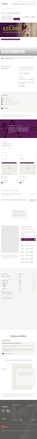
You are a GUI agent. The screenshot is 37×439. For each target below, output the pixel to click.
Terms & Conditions (3, 435)
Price (2, 155)
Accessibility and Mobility (5, 436)
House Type (3, 152)
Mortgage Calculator (6, 340)
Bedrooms (2, 158)
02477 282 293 (27, 17)
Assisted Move (14, 413)
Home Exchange (14, 414)
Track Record (14, 416)
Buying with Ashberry (15, 404)
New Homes (4, 8)
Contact (31, 1)
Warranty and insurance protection (16, 411)
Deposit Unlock (14, 415)
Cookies (11, 435)
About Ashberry (14, 419)
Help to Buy (13, 417)
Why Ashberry (14, 406)
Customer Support (21, 1)
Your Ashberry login (27, 1)
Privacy (8, 435)
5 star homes (13, 407)
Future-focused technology (15, 412)
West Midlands (9, 8)
